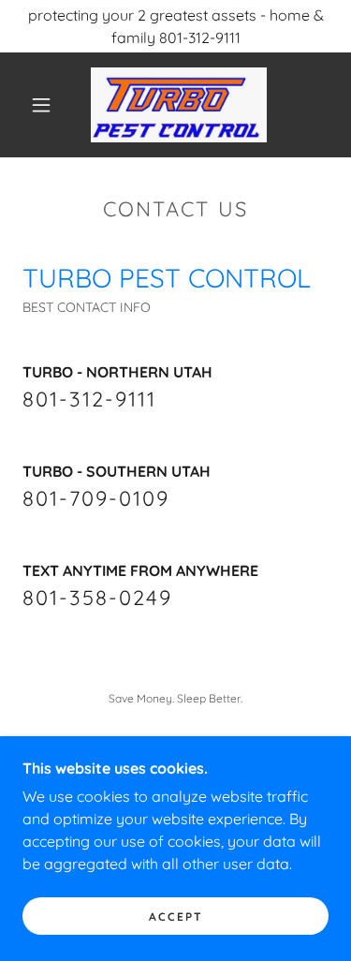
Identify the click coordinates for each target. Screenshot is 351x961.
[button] (41, 105)
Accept (176, 916)
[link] (179, 104)
